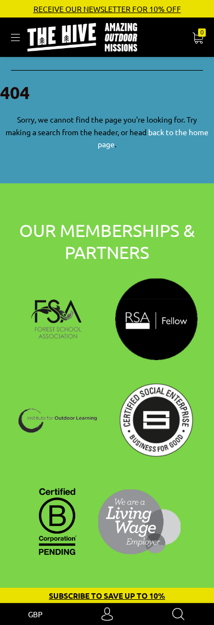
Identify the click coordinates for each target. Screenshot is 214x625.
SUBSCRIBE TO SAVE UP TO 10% (107, 595)
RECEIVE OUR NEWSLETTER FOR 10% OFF (107, 9)
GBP (35, 614)
